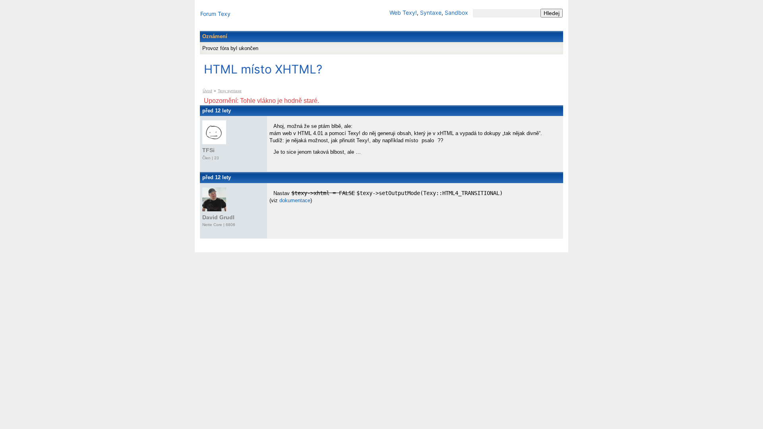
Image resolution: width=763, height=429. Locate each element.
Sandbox (456, 12)
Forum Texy (215, 13)
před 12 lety (216, 111)
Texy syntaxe (230, 91)
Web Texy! (403, 12)
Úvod (207, 91)
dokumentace (294, 200)
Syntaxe (431, 12)
